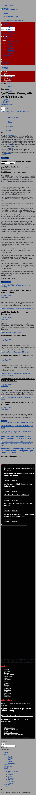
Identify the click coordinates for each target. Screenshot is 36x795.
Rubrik (6, 38)
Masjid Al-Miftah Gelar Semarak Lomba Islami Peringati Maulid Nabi (19, 515)
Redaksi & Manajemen (11, 729)
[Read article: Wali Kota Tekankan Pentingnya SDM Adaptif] (18, 352)
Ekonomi (10, 45)
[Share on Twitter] (1, 133)
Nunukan (10, 29)
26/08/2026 (4, 297)
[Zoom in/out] (6, 741)
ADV (9, 40)
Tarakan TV (7, 55)
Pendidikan (11, 51)
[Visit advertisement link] (8, 10)
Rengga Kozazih (7, 296)
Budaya (10, 46)
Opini (5, 56)
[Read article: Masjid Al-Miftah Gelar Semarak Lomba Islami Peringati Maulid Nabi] (18, 374)
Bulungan (10, 28)
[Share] (3, 741)
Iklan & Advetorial (9, 5)
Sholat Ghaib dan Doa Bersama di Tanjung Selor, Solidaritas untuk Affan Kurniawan (17, 437)
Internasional (8, 36)
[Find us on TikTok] (1, 25)
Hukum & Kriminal (13, 41)
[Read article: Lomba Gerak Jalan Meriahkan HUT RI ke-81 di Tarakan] (18, 398)
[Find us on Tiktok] (1, 657)
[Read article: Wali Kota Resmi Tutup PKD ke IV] (18, 332)
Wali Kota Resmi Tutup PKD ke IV (13, 173)
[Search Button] (1, 33)
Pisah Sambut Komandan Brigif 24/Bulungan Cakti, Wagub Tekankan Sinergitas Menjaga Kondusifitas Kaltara (17, 451)
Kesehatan (11, 48)
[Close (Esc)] (1, 741)
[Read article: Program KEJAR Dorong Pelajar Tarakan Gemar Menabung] (18, 286)
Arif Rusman (6, 101)
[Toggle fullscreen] (5, 741)
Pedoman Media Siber (11, 16)
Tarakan (10, 26)
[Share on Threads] (2, 133)
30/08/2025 (4, 103)
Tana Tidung (11, 33)
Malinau (10, 31)
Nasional (7, 35)
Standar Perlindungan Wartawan (13, 20)
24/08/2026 (4, 361)
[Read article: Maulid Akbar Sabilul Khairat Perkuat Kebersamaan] (18, 309)
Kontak (6, 13)
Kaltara (6, 24)
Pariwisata (11, 50)
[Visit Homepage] (5, 8)
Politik (10, 43)
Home (6, 23)
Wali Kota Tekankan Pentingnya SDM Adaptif (18, 355)
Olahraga (10, 53)
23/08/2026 (4, 386)
